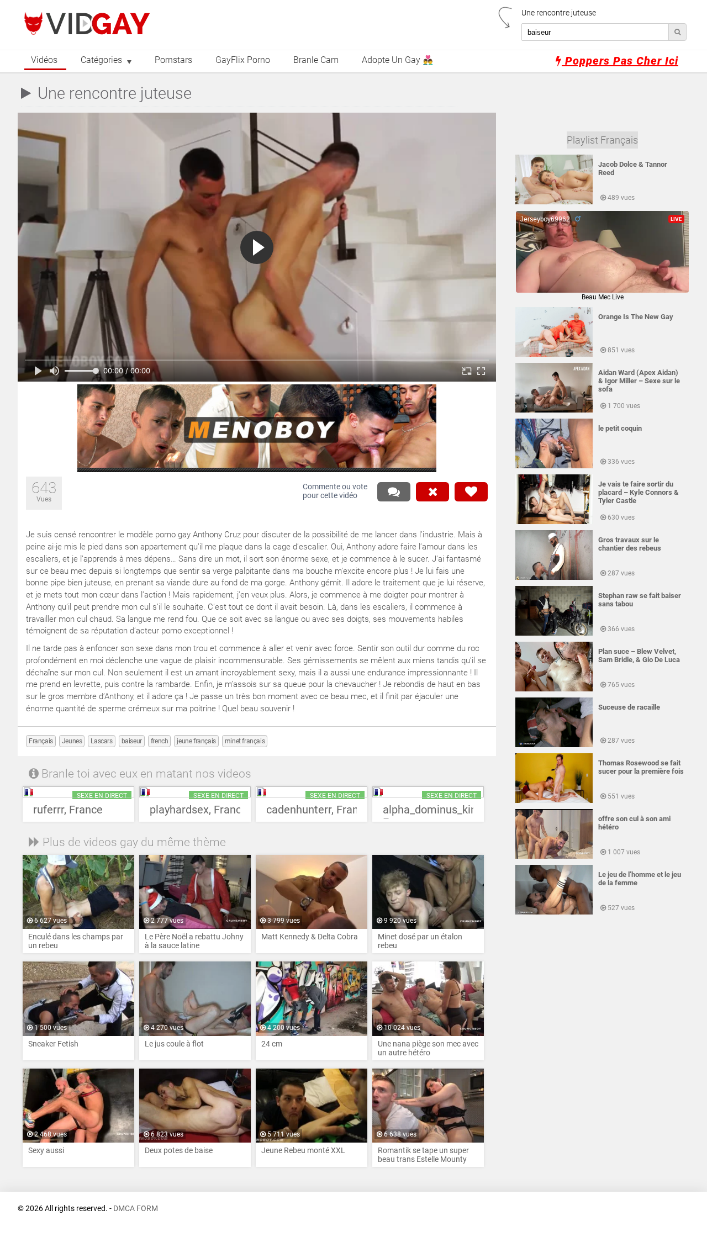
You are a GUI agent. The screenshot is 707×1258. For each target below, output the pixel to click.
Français (41, 741)
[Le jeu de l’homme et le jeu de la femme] (554, 912)
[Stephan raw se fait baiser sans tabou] (554, 633)
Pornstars (173, 60)
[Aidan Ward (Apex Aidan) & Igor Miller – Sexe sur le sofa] (554, 410)
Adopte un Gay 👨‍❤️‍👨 (397, 60)
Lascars (101, 741)
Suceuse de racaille (629, 707)
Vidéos (44, 60)
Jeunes (72, 741)
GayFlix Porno (242, 60)
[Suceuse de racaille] (554, 745)
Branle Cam (316, 60)
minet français (245, 741)
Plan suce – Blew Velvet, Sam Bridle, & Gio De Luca (639, 655)
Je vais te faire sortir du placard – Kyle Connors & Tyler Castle (638, 492)
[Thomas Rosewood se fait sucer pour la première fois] (554, 801)
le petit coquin (620, 428)
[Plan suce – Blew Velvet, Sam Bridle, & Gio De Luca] (554, 689)
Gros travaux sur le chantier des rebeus (629, 544)
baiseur (132, 741)
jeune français (196, 741)
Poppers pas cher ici (620, 60)
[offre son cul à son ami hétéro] (554, 856)
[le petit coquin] (554, 466)
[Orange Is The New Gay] (554, 354)
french (159, 741)
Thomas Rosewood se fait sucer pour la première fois (641, 767)
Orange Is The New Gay (635, 317)
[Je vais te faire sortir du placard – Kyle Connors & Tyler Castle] (554, 522)
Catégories (101, 60)
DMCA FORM (135, 1208)
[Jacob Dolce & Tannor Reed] (554, 202)
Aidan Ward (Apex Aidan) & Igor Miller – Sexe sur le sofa (639, 380)
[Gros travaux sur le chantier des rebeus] (554, 578)
